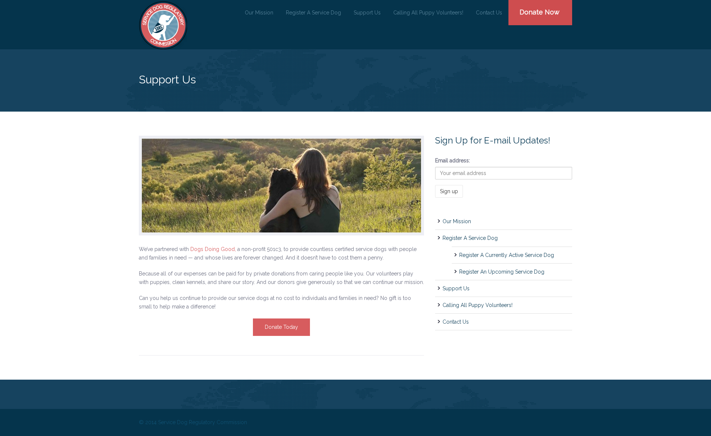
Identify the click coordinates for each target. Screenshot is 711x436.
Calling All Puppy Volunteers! (428, 13)
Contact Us (489, 13)
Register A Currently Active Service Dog (506, 255)
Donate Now (540, 12)
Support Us (367, 13)
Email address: (452, 161)
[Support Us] (281, 185)
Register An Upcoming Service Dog (501, 272)
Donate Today (281, 327)
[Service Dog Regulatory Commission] (163, 25)
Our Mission (259, 13)
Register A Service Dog (313, 13)
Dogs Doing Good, (213, 249)
